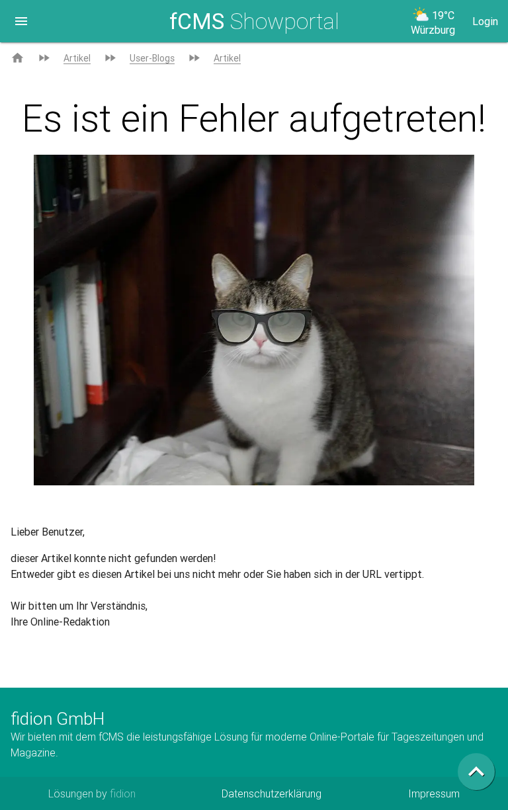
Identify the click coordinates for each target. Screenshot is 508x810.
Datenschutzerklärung (271, 793)
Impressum (434, 793)
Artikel (77, 58)
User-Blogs (152, 58)
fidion (123, 793)
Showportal (254, 21)
